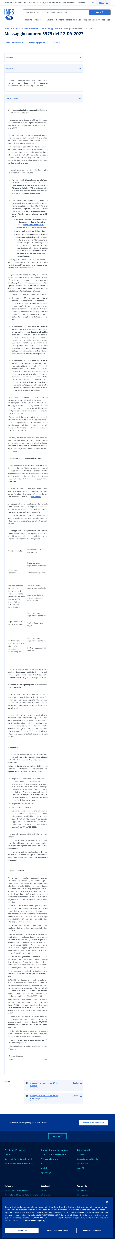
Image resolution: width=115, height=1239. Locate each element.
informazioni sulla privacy (35, 1220)
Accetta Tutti (22, 1230)
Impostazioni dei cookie (92, 1230)
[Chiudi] (107, 1202)
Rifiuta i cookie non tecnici (57, 1230)
